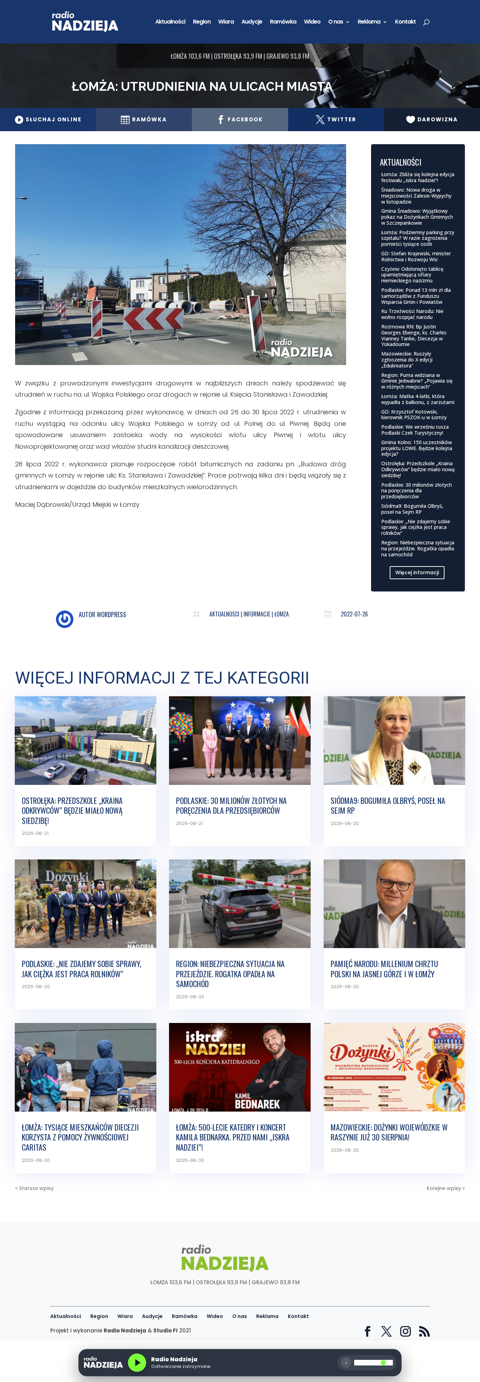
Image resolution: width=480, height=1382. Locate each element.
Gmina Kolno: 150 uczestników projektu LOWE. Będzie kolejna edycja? (416, 448)
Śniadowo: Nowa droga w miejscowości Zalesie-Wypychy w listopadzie (416, 195)
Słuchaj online (48, 119)
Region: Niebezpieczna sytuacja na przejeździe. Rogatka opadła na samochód (417, 548)
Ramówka (283, 22)
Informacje (257, 614)
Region (201, 22)
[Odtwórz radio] (137, 1363)
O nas (335, 22)
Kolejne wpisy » (446, 1188)
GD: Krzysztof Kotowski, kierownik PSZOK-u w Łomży (414, 414)
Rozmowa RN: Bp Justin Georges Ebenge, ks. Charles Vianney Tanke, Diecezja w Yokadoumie (414, 335)
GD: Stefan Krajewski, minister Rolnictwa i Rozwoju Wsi (416, 256)
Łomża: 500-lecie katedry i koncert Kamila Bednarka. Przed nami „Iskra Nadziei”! (233, 1137)
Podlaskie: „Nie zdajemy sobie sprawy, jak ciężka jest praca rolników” (415, 527)
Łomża (281, 614)
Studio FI (165, 1330)
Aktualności (170, 22)
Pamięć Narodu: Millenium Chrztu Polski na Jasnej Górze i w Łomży (384, 968)
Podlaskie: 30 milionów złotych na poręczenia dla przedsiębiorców (416, 490)
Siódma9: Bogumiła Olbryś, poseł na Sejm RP (412, 509)
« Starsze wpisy (34, 1188)
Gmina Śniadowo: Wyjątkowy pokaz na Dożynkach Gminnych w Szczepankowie (417, 216)
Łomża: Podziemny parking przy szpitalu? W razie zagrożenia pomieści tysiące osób (417, 238)
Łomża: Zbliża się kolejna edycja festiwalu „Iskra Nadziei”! (417, 177)
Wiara (226, 22)
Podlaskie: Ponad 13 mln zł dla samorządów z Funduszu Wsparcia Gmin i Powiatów (416, 296)
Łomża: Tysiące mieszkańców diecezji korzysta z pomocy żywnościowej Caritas (80, 1137)
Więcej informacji (417, 572)
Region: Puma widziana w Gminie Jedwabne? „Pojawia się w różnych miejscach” (417, 381)
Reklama (369, 22)
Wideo (312, 22)
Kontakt (405, 22)
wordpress (111, 614)
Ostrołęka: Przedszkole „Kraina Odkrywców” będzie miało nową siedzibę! (418, 469)
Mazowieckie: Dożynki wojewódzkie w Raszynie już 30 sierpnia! (389, 1132)
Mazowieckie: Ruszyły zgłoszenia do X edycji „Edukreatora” (407, 359)
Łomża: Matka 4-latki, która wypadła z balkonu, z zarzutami (417, 399)
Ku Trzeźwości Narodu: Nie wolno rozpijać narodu (412, 314)
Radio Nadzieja (125, 1330)
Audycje (251, 22)
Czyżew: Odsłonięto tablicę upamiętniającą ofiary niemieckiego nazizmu (412, 274)
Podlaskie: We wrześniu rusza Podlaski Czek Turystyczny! (415, 429)
